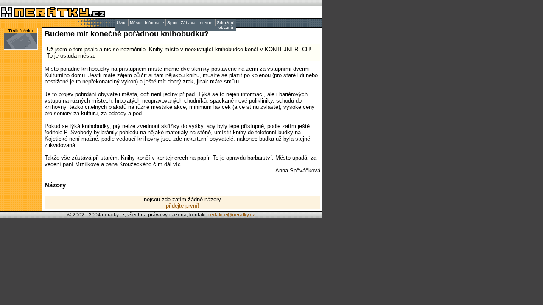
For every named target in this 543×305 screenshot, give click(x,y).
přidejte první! (182, 205)
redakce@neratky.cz (231, 215)
